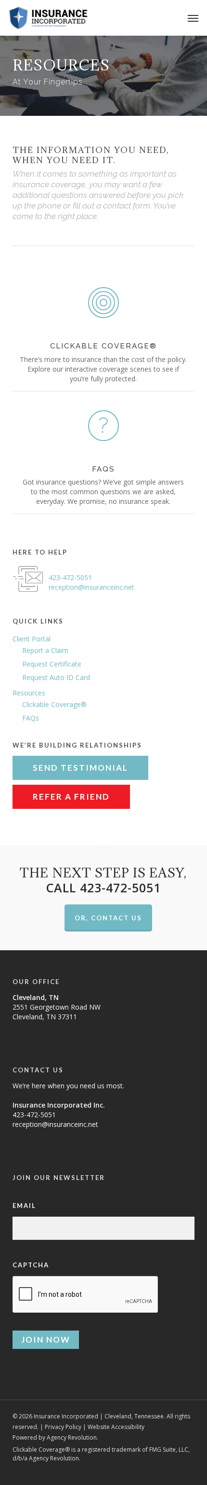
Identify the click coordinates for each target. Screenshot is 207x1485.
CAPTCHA (31, 1265)
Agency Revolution (72, 1437)
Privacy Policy (63, 1427)
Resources (29, 692)
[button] (193, 18)
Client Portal (32, 638)
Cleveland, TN (36, 997)
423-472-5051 (70, 577)
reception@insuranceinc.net (91, 587)
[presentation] (86, 1295)
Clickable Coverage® (54, 704)
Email (28, 1205)
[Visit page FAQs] (103, 458)
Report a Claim (45, 650)
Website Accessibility (116, 1427)
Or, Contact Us (108, 918)
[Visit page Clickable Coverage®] (103, 335)
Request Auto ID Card (56, 677)
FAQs (30, 717)
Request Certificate (51, 663)
